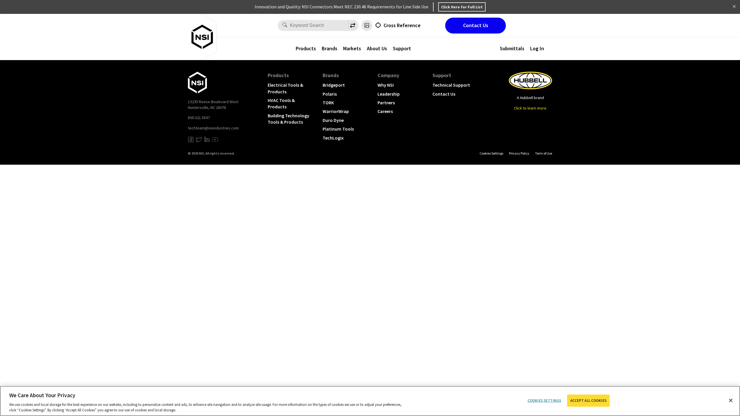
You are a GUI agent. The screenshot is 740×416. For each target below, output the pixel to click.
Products (306, 48)
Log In (537, 48)
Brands (329, 48)
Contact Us (475, 25)
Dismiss (734, 6)
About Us (377, 48)
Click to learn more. (530, 108)
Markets (352, 48)
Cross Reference (402, 25)
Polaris (330, 94)
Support (441, 75)
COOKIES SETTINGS (491, 153)
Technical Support (451, 85)
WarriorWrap (336, 111)
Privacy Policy (519, 153)
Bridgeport (334, 85)
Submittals (512, 48)
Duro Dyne (333, 120)
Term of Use (543, 153)
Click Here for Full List (462, 7)
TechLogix (333, 138)
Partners (386, 102)
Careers (385, 111)
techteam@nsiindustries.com (213, 128)
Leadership (389, 94)
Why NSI (386, 85)
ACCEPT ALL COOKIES (588, 400)
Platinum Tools (338, 129)
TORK (328, 102)
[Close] (730, 400)
